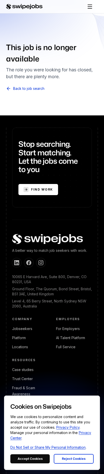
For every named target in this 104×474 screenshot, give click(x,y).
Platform (19, 338)
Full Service (65, 347)
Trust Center (22, 379)
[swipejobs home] (24, 7)
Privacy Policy (68, 427)
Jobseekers (22, 328)
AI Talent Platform (70, 338)
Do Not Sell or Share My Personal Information (48, 447)
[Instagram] (40, 262)
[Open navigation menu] (90, 7)
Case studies (23, 369)
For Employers (68, 328)
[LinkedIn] (16, 262)
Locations (20, 347)
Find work (42, 189)
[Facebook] (28, 262)
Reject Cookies (74, 459)
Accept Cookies (30, 459)
